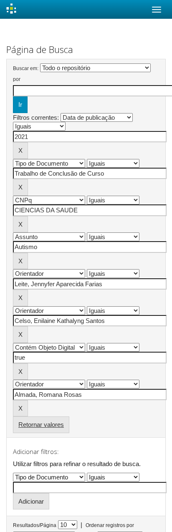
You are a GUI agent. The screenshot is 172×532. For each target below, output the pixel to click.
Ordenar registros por (110, 525)
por (16, 79)
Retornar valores (41, 424)
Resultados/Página (34, 525)
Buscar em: (25, 68)
